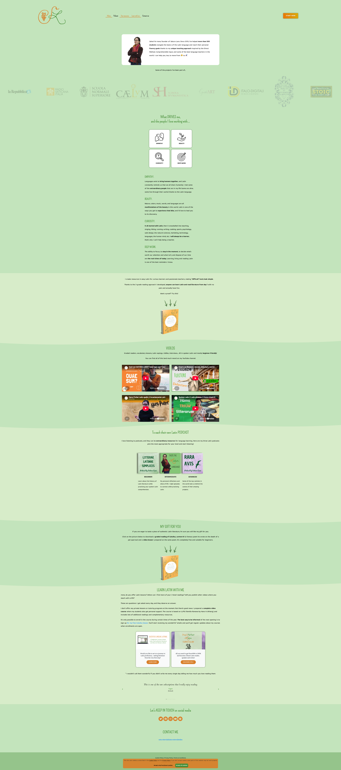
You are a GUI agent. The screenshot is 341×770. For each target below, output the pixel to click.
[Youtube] (175, 719)
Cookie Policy (153, 760)
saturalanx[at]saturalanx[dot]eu (170, 739)
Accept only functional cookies (163, 765)
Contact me (145, 16)
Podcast (116, 16)
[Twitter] (161, 719)
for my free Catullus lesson (137, 623)
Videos (109, 16)
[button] (122, 689)
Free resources (125, 16)
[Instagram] (170, 719)
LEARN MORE (153, 662)
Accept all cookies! (181, 765)
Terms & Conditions (180, 758)
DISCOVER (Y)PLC (188, 662)
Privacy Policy (166, 760)
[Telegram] (180, 719)
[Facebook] (165, 719)
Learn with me (136, 16)
